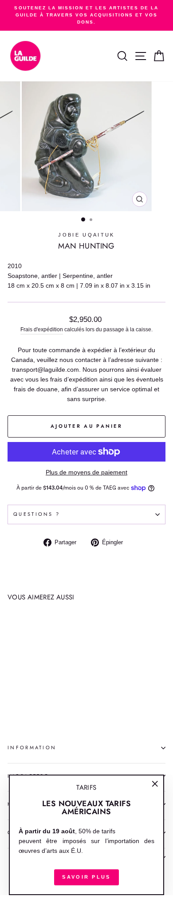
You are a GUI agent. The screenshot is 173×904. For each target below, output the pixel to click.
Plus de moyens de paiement (86, 472)
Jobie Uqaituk (86, 234)
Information (32, 747)
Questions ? (36, 514)
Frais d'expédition (41, 329)
